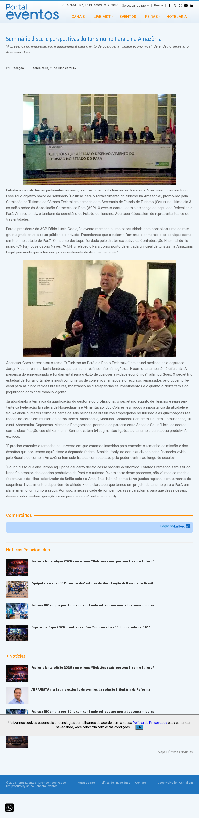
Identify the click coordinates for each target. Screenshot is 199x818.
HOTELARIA (176, 16)
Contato (140, 782)
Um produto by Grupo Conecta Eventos (32, 786)
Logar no (167, 526)
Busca (158, 5)
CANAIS (78, 16)
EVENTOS (127, 16)
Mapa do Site (86, 782)
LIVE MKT (102, 16)
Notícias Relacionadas (28, 550)
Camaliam (186, 782)
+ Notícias (16, 656)
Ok (139, 727)
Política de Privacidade (115, 782)
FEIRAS (151, 16)
